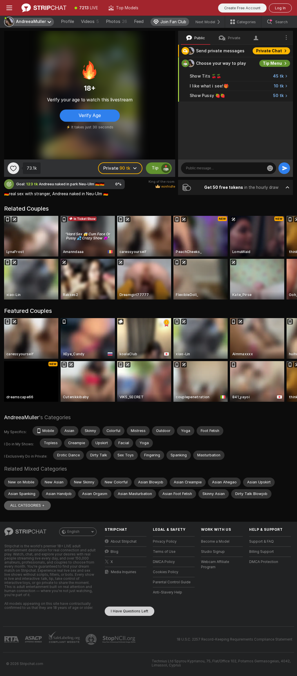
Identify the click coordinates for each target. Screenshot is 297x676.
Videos (90, 21)
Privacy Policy (165, 541)
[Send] (284, 168)
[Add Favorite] (13, 168)
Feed (139, 21)
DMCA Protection (263, 562)
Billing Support (261, 552)
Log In (280, 8)
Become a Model (215, 541)
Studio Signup (213, 552)
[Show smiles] (270, 168)
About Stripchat (124, 541)
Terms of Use (164, 552)
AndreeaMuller (21, 417)
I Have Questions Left (129, 611)
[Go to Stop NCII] (119, 639)
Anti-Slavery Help (167, 592)
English (73, 532)
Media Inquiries (123, 572)
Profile (67, 21)
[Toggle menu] (9, 8)
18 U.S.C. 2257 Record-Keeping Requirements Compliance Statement (234, 639)
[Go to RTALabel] (12, 639)
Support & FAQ (261, 541)
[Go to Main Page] (44, 8)
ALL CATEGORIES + (27, 505)
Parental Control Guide (172, 582)
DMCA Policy (164, 562)
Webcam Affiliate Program (215, 564)
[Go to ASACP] (34, 639)
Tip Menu (272, 63)
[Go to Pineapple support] (92, 639)
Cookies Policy (165, 572)
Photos (116, 21)
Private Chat (269, 51)
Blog (114, 552)
